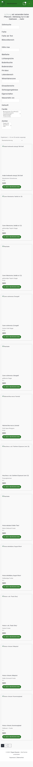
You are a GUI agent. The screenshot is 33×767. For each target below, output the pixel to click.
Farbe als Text (7, 36)
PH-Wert (5, 70)
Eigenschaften (7, 94)
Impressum (12, 757)
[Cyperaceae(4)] (11, 114)
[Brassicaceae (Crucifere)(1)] (11, 111)
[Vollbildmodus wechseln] (9, 762)
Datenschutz (20, 757)
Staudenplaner (12, 3)
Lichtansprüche (8, 58)
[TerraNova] (6, 125)
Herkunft (5, 105)
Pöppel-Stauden (15, 752)
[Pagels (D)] (6, 123)
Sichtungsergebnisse (10, 90)
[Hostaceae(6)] (11, 116)
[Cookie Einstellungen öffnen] (3, 765)
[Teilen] (15, 762)
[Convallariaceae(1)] (11, 113)
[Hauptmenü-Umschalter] (29, 3)
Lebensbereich (7, 74)
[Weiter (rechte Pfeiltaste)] (9, 765)
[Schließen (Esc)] (21, 762)
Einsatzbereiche (8, 86)
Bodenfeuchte (7, 62)
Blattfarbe (5, 54)
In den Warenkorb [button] (11, 187)
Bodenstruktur (7, 66)
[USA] (6, 126)
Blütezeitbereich (8, 40)
